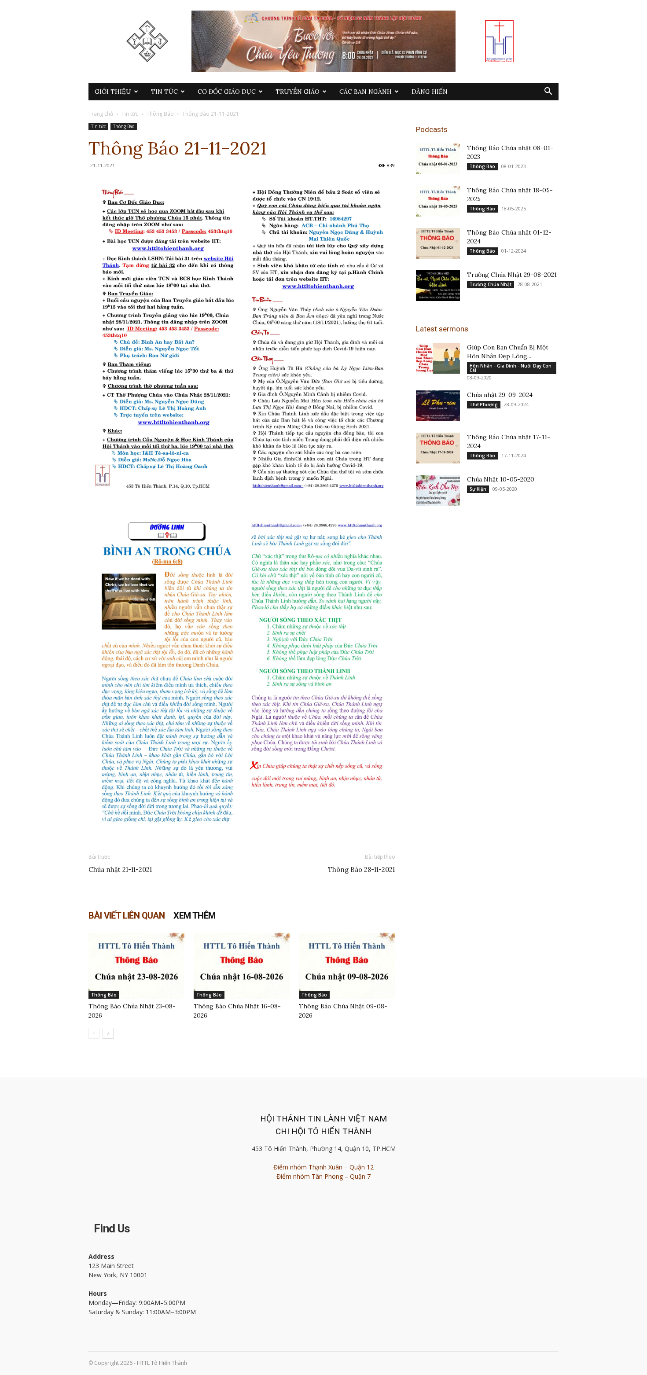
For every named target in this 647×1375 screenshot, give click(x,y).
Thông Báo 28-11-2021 (361, 869)
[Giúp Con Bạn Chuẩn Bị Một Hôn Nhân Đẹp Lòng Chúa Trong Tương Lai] (438, 358)
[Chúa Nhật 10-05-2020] (438, 490)
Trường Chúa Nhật (490, 284)
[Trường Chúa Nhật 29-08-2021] (438, 285)
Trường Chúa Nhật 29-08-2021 (512, 275)
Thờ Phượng (484, 404)
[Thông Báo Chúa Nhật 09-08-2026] (347, 966)
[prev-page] (93, 1033)
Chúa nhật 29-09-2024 (500, 395)
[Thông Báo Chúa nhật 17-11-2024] (438, 448)
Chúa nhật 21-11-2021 (120, 869)
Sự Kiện (478, 489)
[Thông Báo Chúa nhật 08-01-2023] (438, 158)
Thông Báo (160, 114)
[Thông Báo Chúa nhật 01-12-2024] (438, 243)
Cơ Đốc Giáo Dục (227, 92)
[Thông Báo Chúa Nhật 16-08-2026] (242, 966)
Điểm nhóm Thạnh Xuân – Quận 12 (323, 1167)
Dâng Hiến (430, 92)
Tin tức (164, 92)
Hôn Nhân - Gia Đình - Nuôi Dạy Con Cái (510, 368)
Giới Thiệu (113, 92)
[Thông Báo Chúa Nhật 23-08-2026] (136, 966)
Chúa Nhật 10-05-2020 (500, 479)
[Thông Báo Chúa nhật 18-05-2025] (438, 201)
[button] (548, 92)
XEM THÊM (194, 915)
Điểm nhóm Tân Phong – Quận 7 (323, 1176)
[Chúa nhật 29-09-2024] (438, 405)
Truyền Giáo (298, 92)
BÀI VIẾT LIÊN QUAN (126, 915)
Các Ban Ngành (365, 92)
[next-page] (108, 1033)
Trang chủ (100, 114)
